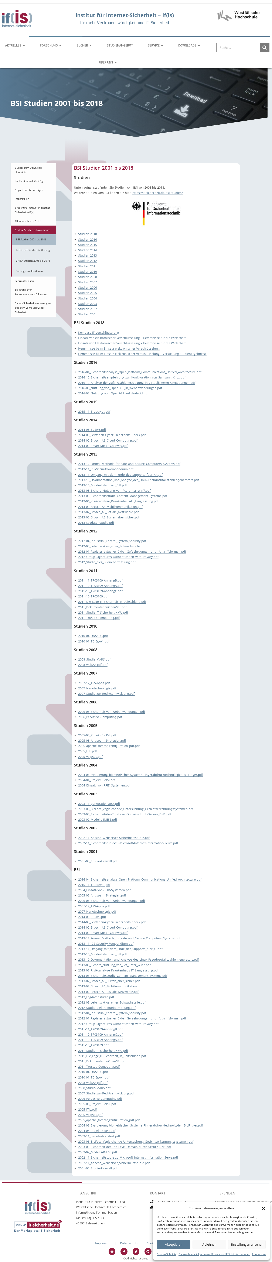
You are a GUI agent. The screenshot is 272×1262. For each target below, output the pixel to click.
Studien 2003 (87, 304)
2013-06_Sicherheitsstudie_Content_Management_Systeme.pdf (122, 496)
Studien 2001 (87, 314)
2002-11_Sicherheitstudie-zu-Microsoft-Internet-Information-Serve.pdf (128, 843)
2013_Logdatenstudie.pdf (96, 523)
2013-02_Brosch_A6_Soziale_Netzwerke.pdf (108, 512)
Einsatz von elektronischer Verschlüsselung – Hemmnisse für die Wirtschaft (132, 338)
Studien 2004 (87, 298)
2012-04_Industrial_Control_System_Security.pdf (112, 541)
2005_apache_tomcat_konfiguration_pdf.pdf (109, 746)
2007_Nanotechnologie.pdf (97, 688)
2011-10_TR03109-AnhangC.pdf (100, 591)
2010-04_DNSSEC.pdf (93, 636)
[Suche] (264, 47)
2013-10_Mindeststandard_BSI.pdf (102, 485)
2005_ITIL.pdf (87, 751)
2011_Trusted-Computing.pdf (99, 618)
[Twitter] (136, 1251)
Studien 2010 (87, 272)
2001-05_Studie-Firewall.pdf (98, 861)
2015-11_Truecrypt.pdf (94, 411)
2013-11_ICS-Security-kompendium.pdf (105, 469)
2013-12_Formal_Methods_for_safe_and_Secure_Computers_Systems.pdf (129, 464)
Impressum (259, 1254)
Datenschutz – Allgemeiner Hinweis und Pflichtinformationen (214, 1254)
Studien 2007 (87, 282)
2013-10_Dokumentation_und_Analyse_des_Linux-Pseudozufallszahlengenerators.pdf (138, 480)
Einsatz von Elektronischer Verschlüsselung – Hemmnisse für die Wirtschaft (132, 343)
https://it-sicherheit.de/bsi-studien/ (157, 193)
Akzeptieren (173, 1244)
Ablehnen (209, 1244)
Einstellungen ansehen (247, 1244)
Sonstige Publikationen (29, 271)
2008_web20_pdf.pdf (93, 665)
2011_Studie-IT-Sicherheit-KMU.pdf (103, 612)
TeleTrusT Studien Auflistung (33, 250)
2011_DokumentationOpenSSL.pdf (102, 607)
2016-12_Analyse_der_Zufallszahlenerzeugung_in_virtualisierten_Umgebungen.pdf (136, 383)
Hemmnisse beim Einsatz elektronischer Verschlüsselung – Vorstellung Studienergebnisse (142, 354)
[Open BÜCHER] (90, 45)
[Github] (147, 1251)
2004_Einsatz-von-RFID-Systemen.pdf (104, 785)
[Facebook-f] (123, 1251)
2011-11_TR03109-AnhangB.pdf (100, 580)
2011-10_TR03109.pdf (93, 596)
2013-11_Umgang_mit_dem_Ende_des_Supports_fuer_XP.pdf (120, 475)
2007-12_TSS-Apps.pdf (94, 683)
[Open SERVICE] (162, 45)
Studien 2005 (87, 293)
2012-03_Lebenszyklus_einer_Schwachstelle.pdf (112, 546)
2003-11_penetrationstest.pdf (99, 804)
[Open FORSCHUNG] (60, 45)
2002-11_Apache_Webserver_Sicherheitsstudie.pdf (114, 838)
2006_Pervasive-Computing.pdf (100, 717)
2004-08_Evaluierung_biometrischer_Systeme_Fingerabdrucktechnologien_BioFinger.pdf (140, 775)
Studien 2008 (87, 277)
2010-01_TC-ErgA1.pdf (93, 641)
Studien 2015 (87, 245)
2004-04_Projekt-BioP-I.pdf (96, 780)
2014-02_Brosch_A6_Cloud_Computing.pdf (108, 440)
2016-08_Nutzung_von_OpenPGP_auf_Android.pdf (113, 393)
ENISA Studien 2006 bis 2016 (33, 261)
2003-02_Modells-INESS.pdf (97, 819)
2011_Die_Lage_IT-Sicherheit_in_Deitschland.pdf (112, 602)
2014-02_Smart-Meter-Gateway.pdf (103, 446)
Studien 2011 (87, 266)
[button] (263, 1208)
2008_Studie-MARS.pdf (94, 659)
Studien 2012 (87, 261)
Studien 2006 (87, 287)
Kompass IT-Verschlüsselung (98, 332)
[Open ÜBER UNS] (115, 62)
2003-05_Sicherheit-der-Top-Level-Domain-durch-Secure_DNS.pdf (124, 814)
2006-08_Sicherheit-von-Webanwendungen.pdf (111, 712)
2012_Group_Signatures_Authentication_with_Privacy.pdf (118, 557)
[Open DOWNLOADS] (198, 45)
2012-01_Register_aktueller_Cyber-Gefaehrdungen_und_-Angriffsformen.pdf (132, 551)
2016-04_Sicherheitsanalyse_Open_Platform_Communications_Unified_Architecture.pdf (139, 372)
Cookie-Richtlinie (166, 1254)
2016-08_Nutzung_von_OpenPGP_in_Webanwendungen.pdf (120, 388)
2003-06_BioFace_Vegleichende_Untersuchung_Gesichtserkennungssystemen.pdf (135, 809)
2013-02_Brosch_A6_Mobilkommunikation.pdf (110, 507)
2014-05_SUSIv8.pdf (92, 430)
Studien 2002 (87, 309)
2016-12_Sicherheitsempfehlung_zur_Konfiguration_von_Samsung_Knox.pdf (132, 377)
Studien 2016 (87, 239)
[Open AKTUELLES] (23, 45)
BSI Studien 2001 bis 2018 (31, 239)
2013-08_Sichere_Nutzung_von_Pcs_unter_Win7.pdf (114, 490)
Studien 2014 (87, 250)
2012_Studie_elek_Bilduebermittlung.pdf (107, 562)
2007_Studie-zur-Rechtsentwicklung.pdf (106, 694)
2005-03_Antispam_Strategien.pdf (102, 740)
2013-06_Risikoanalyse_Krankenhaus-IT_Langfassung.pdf (118, 501)
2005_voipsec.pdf (90, 757)
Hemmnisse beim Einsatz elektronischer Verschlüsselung (119, 348)
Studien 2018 (87, 234)
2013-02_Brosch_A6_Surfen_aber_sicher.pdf (109, 517)
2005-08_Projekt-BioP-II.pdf (97, 735)
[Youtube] (112, 1251)
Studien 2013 (87, 255)
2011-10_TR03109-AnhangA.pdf (100, 586)
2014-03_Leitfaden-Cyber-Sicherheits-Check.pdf (112, 435)
